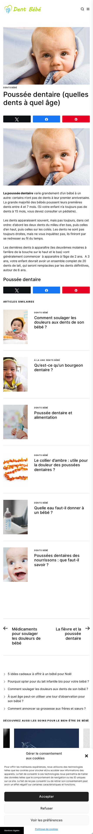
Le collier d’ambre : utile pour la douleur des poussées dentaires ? (61, 465)
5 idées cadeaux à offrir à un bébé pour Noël (39, 674)
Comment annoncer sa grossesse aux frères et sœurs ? (47, 708)
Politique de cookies (46, 829)
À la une (39, 360)
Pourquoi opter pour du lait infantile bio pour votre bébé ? (48, 681)
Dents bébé (10, 87)
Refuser (46, 808)
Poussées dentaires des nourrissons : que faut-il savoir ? (57, 560)
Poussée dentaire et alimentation (53, 415)
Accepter (46, 796)
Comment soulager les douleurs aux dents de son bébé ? (59, 322)
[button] (86, 756)
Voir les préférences (47, 820)
